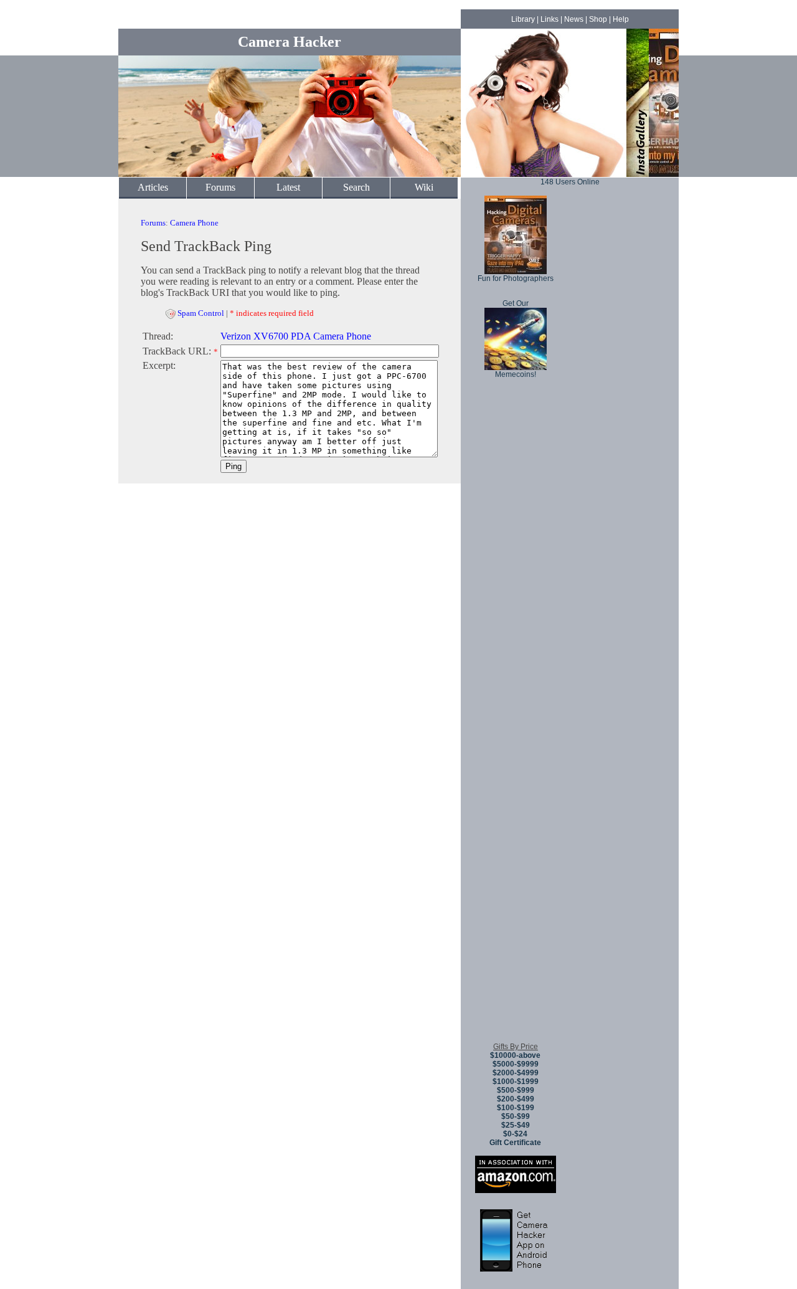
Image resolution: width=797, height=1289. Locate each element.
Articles (153, 187)
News (573, 19)
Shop (598, 19)
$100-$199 (515, 1107)
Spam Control (200, 313)
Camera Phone (194, 222)
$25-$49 (515, 1125)
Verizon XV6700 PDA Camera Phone (295, 336)
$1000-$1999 (516, 1081)
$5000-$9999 (516, 1064)
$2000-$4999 (516, 1072)
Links (549, 19)
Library (523, 19)
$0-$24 (515, 1134)
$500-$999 (515, 1090)
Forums (220, 187)
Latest (288, 187)
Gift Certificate (515, 1142)
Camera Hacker (289, 42)
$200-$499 (515, 1099)
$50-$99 (515, 1116)
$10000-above (515, 1055)
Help (621, 19)
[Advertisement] (515, 847)
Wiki (424, 187)
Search (356, 187)
